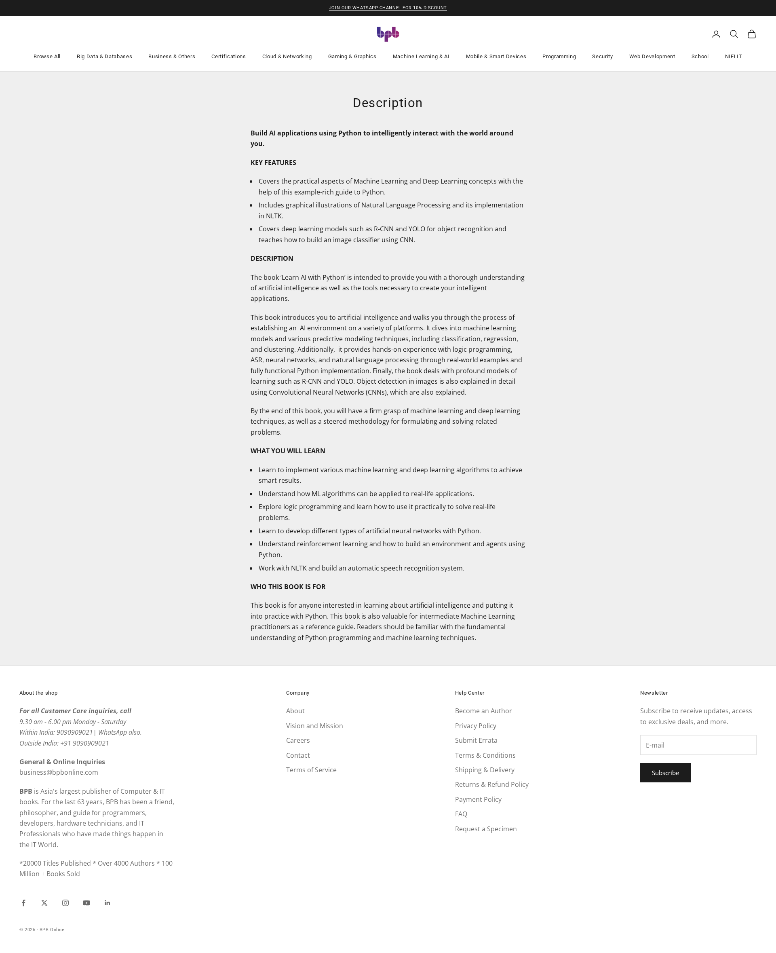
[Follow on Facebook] (23, 903)
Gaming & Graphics (352, 56)
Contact (298, 755)
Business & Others (171, 56)
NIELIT (733, 56)
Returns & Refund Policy (492, 784)
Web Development (652, 56)
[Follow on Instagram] (65, 903)
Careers (298, 740)
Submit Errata (476, 740)
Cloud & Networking (287, 56)
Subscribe (665, 773)
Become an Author (483, 710)
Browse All (47, 56)
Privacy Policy (475, 725)
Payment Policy (478, 799)
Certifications (228, 56)
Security (602, 56)
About (295, 710)
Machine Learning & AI (421, 56)
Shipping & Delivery (485, 769)
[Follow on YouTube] (86, 903)
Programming (559, 56)
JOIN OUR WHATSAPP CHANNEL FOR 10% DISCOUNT (388, 8)
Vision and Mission (314, 725)
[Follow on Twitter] (44, 903)
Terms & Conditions (485, 755)
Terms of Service (311, 769)
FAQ (461, 813)
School (700, 56)
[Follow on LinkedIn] (107, 903)
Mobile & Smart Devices (496, 56)
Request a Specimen (486, 828)
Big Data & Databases (104, 56)
